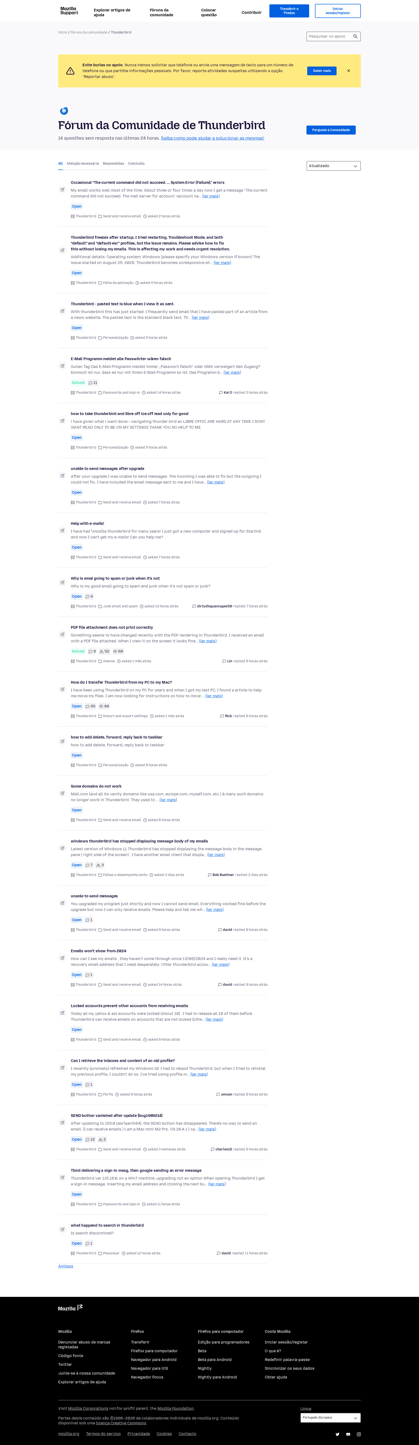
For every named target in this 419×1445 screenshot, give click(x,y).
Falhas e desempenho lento (125, 875)
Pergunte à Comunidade (331, 130)
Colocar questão (209, 12)
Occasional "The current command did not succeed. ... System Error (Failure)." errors (148, 182)
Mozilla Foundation (175, 1408)
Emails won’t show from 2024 (98, 951)
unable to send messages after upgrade (107, 468)
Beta (202, 1351)
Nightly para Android (217, 1377)
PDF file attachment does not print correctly (112, 627)
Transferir (140, 1342)
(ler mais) (211, 196)
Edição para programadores (224, 1342)
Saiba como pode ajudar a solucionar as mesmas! (212, 138)
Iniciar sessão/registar (338, 11)
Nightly (205, 1368)
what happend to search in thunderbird (107, 1225)
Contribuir (252, 12)
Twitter (65, 1364)
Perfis (108, 1094)
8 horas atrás (257, 661)
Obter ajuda (276, 1377)
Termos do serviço (103, 1433)
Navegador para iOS (149, 1368)
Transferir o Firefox (289, 11)
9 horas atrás (257, 985)
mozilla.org (68, 1433)
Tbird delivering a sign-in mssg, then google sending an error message (136, 1170)
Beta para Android (215, 1359)
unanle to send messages (94, 896)
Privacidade (139, 1433)
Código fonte (70, 1355)
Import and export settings (125, 716)
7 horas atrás (257, 606)
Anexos (109, 661)
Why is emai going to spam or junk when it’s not (115, 578)
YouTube (348, 1434)
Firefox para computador (154, 1351)
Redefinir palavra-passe (287, 1359)
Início (62, 32)
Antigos (65, 1266)
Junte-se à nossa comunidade (86, 1373)
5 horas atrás (257, 393)
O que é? (273, 1351)
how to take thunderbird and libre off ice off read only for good (129, 413)
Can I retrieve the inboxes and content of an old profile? (123, 1060)
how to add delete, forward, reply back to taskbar (116, 737)
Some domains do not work (96, 786)
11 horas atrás (256, 1253)
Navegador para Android (154, 1359)
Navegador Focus (147, 1377)
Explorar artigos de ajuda (112, 12)
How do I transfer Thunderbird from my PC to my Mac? (121, 682)
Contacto (187, 1433)
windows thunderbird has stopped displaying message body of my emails (139, 841)
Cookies (164, 1433)
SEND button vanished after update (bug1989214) (116, 1115)
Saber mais (322, 71)
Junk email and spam (120, 606)
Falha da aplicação (118, 283)
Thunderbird (86, 216)
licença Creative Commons (121, 1423)
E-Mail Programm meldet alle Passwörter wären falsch (121, 359)
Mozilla (70, 1308)
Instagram (359, 1434)
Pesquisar (111, 1253)
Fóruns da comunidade (161, 12)
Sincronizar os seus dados (289, 1368)
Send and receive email (122, 216)
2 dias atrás (258, 875)
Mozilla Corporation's (88, 1408)
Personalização (115, 338)
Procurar (355, 36)
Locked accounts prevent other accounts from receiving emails (129, 1005)
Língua (305, 1409)
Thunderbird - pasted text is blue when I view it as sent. (122, 304)
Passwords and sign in (121, 393)
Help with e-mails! (87, 523)
